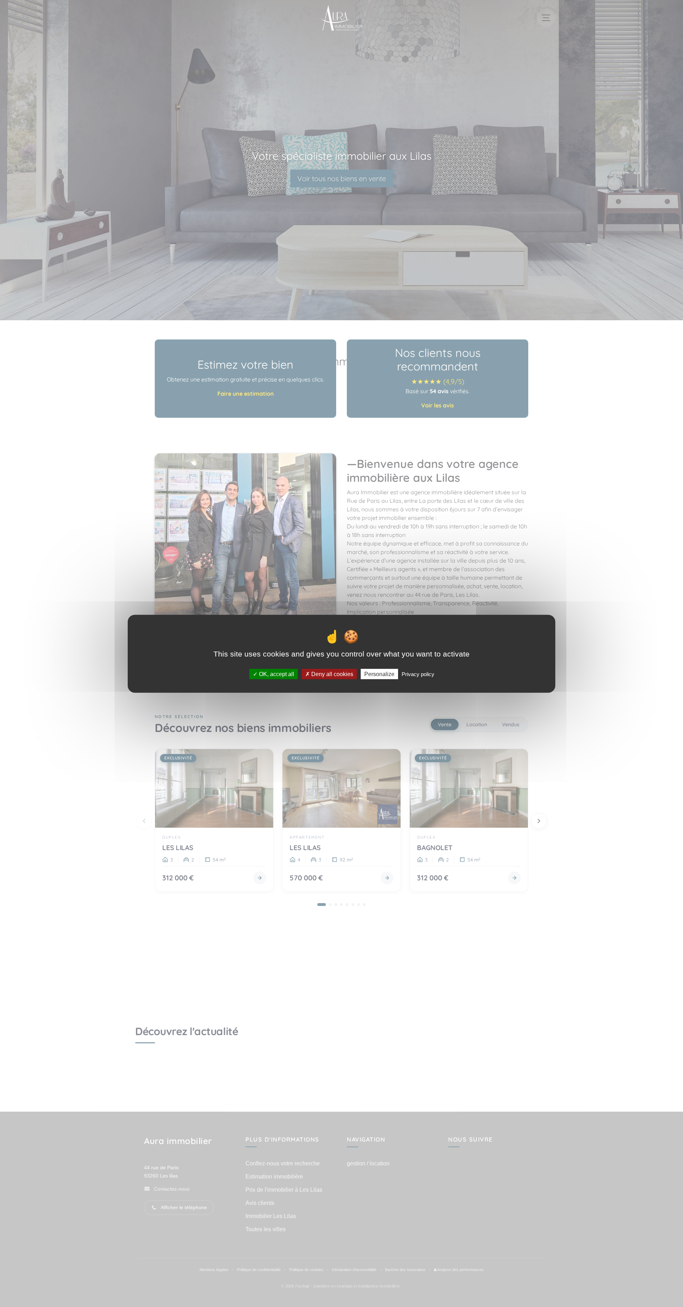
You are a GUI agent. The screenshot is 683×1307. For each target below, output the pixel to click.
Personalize (379, 674)
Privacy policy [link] (418, 674)
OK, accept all (276, 674)
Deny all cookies (331, 674)
